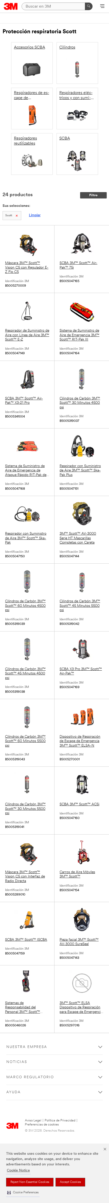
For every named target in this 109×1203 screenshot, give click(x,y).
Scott (8, 215)
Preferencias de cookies (42, 1124)
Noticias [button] (16, 1062)
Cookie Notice (18, 1171)
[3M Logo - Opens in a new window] (11, 6)
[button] (23, 1193)
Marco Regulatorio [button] (30, 1077)
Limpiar (35, 215)
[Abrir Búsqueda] (102, 7)
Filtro (93, 195)
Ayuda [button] (13, 1092)
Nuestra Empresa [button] (26, 1047)
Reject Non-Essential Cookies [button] (29, 1182)
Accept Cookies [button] (70, 1182)
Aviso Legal (33, 1120)
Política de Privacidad (60, 1120)
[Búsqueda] (89, 6)
